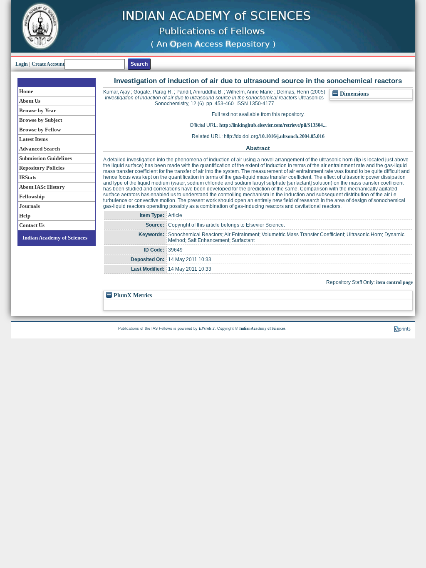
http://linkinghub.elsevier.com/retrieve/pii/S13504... (273, 125)
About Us (29, 101)
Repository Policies (41, 168)
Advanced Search (39, 149)
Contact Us (32, 225)
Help (24, 215)
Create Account (48, 64)
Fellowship (32, 196)
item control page (394, 282)
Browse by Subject (40, 120)
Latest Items (33, 139)
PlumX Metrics (132, 295)
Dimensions (353, 94)
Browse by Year (37, 110)
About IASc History (42, 187)
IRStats (27, 177)
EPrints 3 (207, 328)
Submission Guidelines (45, 158)
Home (26, 91)
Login (21, 64)
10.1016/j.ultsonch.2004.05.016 (292, 136)
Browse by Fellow (40, 129)
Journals (29, 206)
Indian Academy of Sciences (54, 238)
